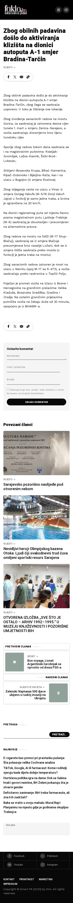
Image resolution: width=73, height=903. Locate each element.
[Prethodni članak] (14, 662)
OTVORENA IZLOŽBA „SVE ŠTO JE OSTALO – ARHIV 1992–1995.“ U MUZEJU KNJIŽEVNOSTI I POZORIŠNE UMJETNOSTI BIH (35, 624)
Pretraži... (59, 734)
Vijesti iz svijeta (31, 687)
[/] (58, 9)
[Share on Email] (21, 77)
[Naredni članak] (58, 692)
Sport (31, 656)
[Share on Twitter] (15, 77)
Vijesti (7, 67)
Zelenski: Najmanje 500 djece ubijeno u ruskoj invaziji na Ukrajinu (25, 695)
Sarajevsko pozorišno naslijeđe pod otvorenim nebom (33, 487)
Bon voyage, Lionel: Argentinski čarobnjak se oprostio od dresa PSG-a (44, 664)
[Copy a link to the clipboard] (28, 77)
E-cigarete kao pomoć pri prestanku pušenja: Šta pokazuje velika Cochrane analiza (34, 760)
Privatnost (26, 879)
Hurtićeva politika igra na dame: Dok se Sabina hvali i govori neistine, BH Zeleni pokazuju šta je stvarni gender (35, 783)
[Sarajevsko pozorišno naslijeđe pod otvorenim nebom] (36, 452)
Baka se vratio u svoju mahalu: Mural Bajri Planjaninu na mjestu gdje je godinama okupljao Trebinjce (36, 807)
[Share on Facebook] (8, 77)
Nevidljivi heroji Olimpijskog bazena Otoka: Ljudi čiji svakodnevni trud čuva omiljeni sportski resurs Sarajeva (35, 553)
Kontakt (9, 879)
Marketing (46, 879)
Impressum (10, 884)
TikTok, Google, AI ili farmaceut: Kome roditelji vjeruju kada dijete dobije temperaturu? (35, 770)
